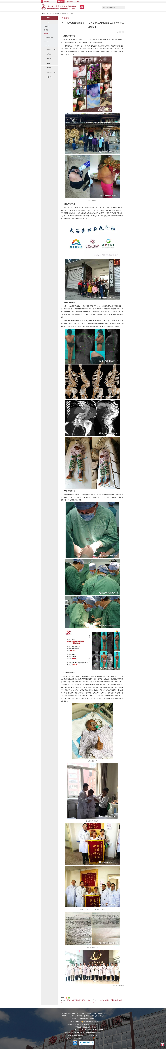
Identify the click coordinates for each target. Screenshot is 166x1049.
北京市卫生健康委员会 (86, 1013)
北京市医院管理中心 (99, 1013)
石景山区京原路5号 (88, 1027)
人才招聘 (71, 1016)
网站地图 (94, 1016)
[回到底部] (162, 1044)
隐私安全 (86, 1016)
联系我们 (64, 1016)
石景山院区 (78, 1027)
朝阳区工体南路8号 (85, 1024)
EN (78, 1)
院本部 (77, 1024)
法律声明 (79, 1016)
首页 (51, 13)
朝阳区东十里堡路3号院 (87, 1029)
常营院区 (77, 1029)
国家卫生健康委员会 (73, 1013)
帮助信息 (102, 1016)
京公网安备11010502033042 (91, 1021)
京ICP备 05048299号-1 (73, 1021)
